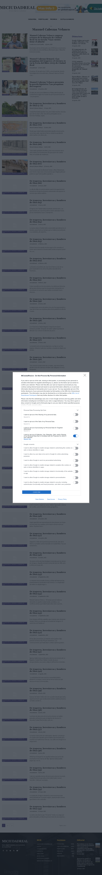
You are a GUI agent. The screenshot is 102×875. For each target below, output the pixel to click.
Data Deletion (39, 499)
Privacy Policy (62, 499)
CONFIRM (36, 492)
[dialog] (51, 437)
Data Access (51, 499)
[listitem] (51, 410)
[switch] (75, 414)
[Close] (85, 376)
